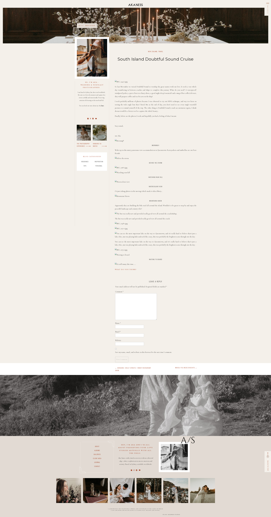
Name (118, 323)
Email (118, 332)
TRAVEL (160, 51)
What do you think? (126, 269)
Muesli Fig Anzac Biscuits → (186, 368)
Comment (119, 292)
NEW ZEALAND (152, 51)
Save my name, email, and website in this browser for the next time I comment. (143, 352)
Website (118, 340)
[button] (268, 9)
